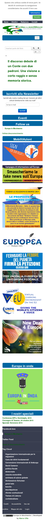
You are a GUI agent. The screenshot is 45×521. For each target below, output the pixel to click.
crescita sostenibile (13, 474)
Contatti (34, 22)
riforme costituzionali (14, 492)
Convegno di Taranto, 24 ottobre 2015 (17, 420)
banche (8, 486)
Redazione (25, 22)
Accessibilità (16, 504)
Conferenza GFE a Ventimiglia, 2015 (16, 418)
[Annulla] (38, 48)
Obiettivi (14, 22)
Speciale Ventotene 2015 (12, 423)
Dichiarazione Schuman (15, 480)
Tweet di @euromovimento (13, 444)
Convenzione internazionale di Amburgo (21, 462)
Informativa (35, 13)
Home (6, 22)
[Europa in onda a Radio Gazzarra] (22, 389)
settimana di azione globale (16, 477)
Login (27, 509)
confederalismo (11, 498)
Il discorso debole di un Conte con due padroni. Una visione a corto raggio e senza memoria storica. (24, 71)
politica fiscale (11, 468)
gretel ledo (9, 483)
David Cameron (11, 465)
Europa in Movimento (13, 128)
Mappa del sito (16, 509)
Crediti (6, 504)
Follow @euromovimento (12, 133)
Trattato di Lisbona (13, 495)
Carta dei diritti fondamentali (17, 459)
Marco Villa (23, 518)
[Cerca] (33, 48)
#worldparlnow (11, 489)
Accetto (37, 17)
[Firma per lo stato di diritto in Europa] (22, 151)
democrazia (10, 471)
